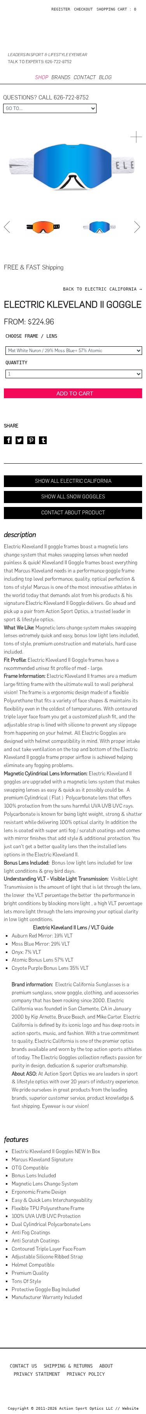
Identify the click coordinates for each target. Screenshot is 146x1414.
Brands (60, 77)
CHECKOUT (83, 9)
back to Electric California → (102, 289)
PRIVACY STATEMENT (37, 1374)
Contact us (23, 1366)
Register (60, 9)
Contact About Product (73, 513)
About (106, 1366)
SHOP (41, 77)
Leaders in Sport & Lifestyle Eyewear (47, 54)
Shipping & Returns (68, 1366)
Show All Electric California (73, 481)
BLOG (105, 77)
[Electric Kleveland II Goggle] (43, 227)
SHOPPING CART (112, 9)
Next (138, 227)
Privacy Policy (86, 1374)
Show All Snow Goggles (73, 497)
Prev (8, 227)
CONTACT (85, 77)
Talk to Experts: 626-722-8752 (40, 61)
